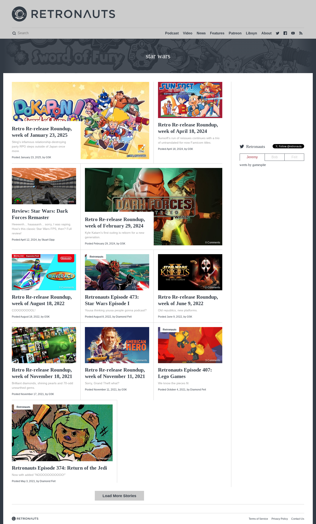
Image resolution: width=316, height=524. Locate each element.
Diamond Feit (124, 316)
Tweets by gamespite (252, 165)
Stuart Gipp (48, 239)
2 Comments (212, 115)
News (201, 33)
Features (217, 33)
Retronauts (96, 256)
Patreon (235, 33)
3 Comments (212, 360)
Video (187, 33)
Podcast (172, 33)
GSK (48, 157)
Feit (294, 157)
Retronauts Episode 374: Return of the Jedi (59, 468)
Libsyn (251, 33)
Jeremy (252, 157)
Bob (275, 157)
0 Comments (139, 156)
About (266, 33)
